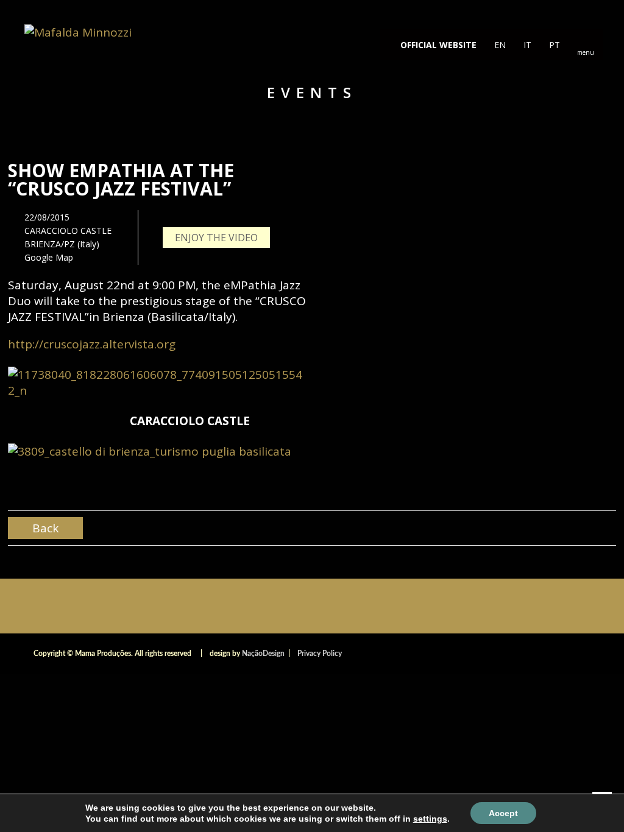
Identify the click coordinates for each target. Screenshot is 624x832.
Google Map (48, 257)
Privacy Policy (319, 653)
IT (526, 45)
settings (430, 818)
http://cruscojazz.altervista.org (92, 344)
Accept (503, 813)
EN (499, 45)
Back (45, 528)
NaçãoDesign (263, 653)
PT (553, 45)
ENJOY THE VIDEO (216, 237)
